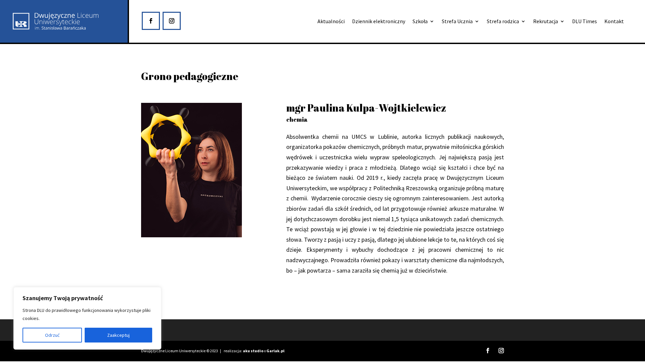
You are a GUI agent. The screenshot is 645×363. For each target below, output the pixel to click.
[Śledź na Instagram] (172, 21)
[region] (87, 318)
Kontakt (614, 22)
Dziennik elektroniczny (378, 22)
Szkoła (420, 22)
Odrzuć (52, 335)
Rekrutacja (545, 22)
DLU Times (584, 22)
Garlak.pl (275, 350)
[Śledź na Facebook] (151, 21)
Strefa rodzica (503, 22)
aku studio (253, 350)
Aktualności (331, 22)
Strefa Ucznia (457, 22)
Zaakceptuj (118, 335)
